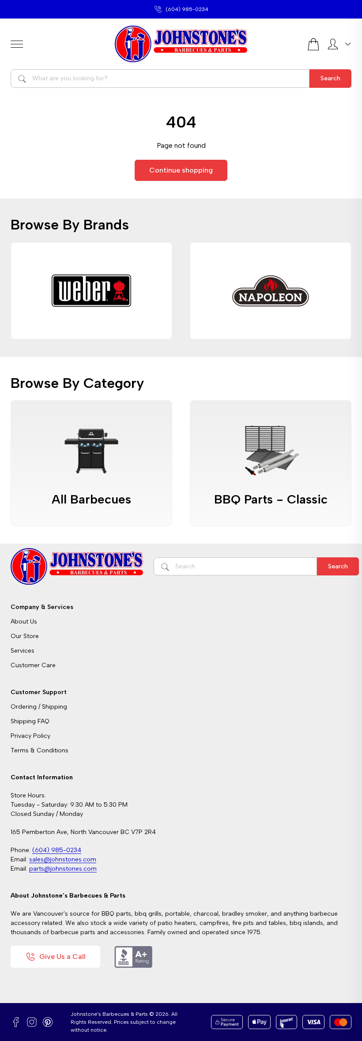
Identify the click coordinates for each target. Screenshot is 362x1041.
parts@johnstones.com (63, 868)
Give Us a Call (62, 956)
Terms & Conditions (39, 750)
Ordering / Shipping (39, 706)
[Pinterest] (47, 1022)
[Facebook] (16, 1022)
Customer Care (33, 665)
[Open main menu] (59, 44)
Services (22, 650)
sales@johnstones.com (187, 9)
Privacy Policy (30, 736)
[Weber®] (91, 290)
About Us (24, 621)
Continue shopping (181, 170)
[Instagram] (31, 1022)
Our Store (25, 636)
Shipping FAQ (30, 721)
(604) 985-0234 (56, 850)
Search (330, 78)
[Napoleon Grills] (270, 290)
